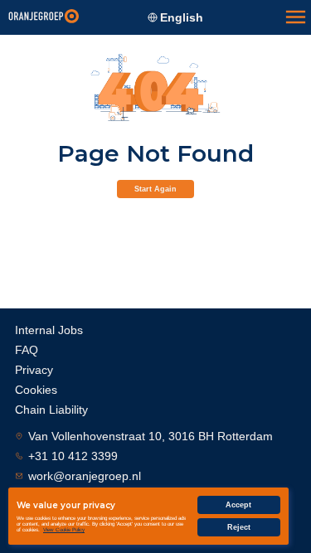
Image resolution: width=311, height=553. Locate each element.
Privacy (34, 369)
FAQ (26, 350)
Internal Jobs (49, 330)
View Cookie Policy (64, 529)
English (181, 17)
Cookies (36, 389)
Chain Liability (51, 409)
